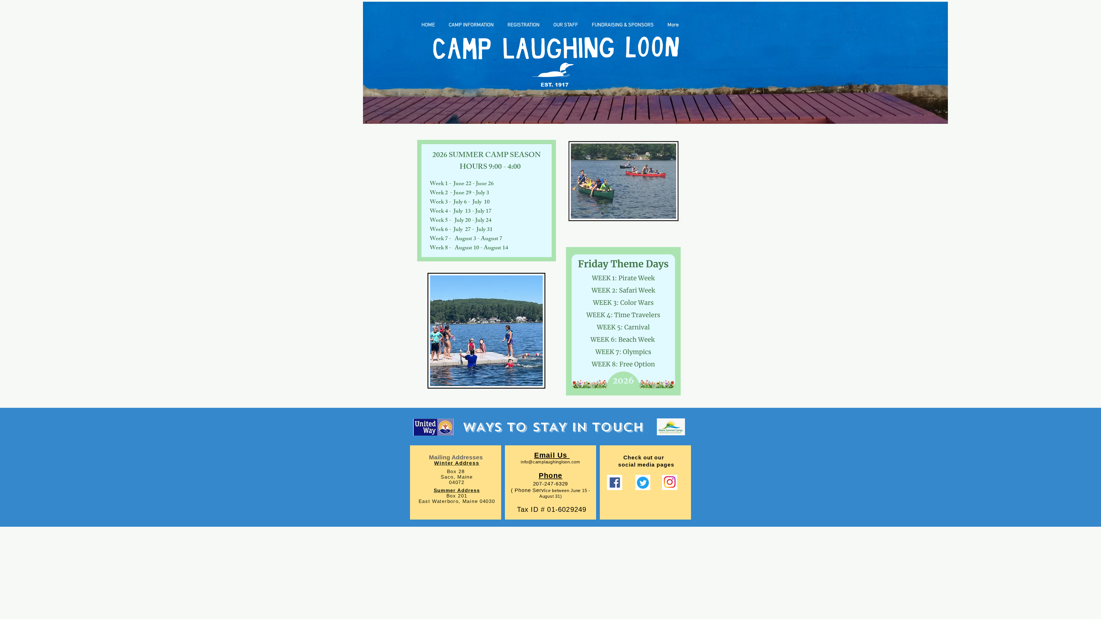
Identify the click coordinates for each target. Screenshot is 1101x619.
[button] (471, 25)
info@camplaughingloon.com (550, 461)
